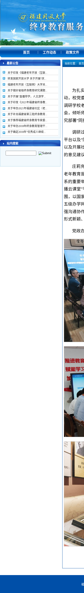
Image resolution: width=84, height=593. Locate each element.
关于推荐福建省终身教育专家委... (27, 120)
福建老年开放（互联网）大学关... (27, 84)
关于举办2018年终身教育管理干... (27, 126)
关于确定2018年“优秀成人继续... (27, 132)
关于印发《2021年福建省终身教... (27, 102)
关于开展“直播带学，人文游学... (27, 96)
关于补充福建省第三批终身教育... (27, 114)
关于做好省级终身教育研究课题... (27, 90)
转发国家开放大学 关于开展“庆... (27, 78)
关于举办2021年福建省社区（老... (27, 108)
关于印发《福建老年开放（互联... (27, 72)
